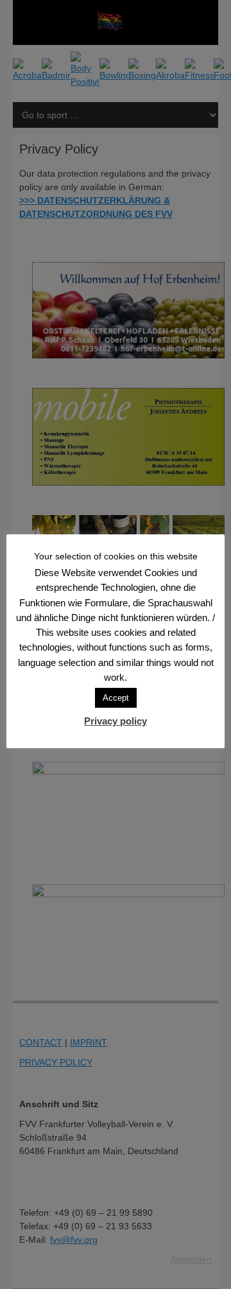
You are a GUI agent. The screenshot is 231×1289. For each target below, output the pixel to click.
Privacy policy (115, 720)
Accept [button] (116, 698)
